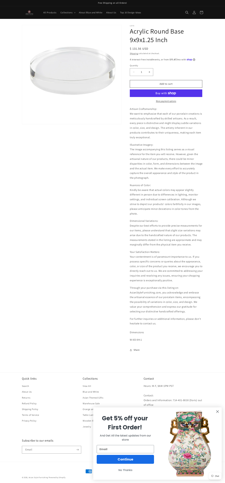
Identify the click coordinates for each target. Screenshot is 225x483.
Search (25, 386)
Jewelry (87, 426)
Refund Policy (29, 403)
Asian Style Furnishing (38, 477)
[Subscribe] (77, 450)
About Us (27, 391)
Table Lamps (89, 414)
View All (87, 386)
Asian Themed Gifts (93, 397)
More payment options (166, 101)
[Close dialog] (217, 411)
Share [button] (137, 349)
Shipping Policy (30, 409)
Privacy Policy (29, 420)
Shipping (134, 53)
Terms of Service (30, 414)
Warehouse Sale (91, 403)
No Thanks (125, 470)
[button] (67, 12)
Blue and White (91, 391)
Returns (26, 397)
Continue (125, 459)
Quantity (134, 65)
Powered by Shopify (57, 477)
